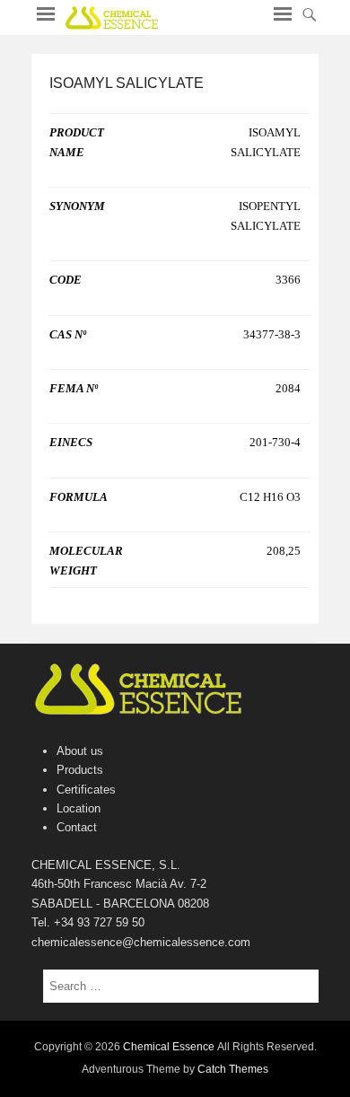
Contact (77, 827)
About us (80, 751)
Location (79, 808)
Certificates (86, 789)
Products (80, 770)
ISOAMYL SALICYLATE (126, 83)
